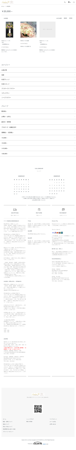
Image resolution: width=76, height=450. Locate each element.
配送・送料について (7, 421)
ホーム (2, 6)
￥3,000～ (4, 138)
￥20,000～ (8, 6)
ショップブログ (30, 419)
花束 (2, 75)
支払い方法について (7, 426)
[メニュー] (74, 2)
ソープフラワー (6, 97)
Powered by (30, 443)
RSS (27, 421)
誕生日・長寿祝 (6, 122)
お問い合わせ (53, 424)
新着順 (70, 18)
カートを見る (53, 421)
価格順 (65, 18)
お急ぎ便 (4, 70)
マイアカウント (53, 419)
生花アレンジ (5, 79)
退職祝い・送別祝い (7, 132)
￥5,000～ (4, 143)
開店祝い (4, 111)
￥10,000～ (4, 148)
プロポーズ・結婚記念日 (8, 127)
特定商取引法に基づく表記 (9, 429)
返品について (6, 424)
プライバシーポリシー (8, 431)
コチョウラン (5, 93)
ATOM (30, 421)
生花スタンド (5, 84)
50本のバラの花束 (24, 40)
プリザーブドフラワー (8, 88)
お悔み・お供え (6, 116)
